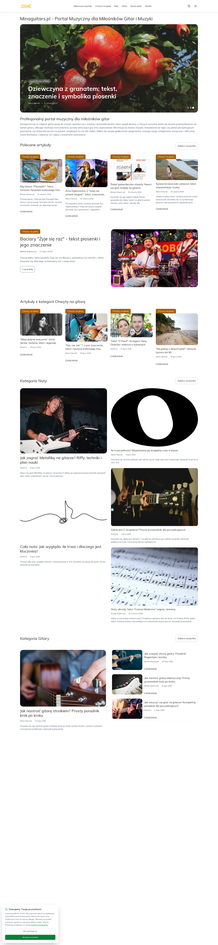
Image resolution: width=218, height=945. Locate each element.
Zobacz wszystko (187, 145)
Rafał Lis (23, 347)
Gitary (124, 6)
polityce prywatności (39, 925)
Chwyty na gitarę (103, 6)
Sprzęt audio (136, 6)
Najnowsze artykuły (83, 6)
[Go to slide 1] (188, 108)
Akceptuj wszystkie (30, 937)
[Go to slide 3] (193, 108)
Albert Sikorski (34, 103)
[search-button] (189, 6)
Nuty (116, 6)
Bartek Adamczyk (27, 194)
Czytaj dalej (27, 269)
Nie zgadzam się (30, 931)
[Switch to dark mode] (195, 6)
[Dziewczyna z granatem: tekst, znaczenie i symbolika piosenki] (109, 68)
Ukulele (148, 6)
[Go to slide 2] (190, 108)
